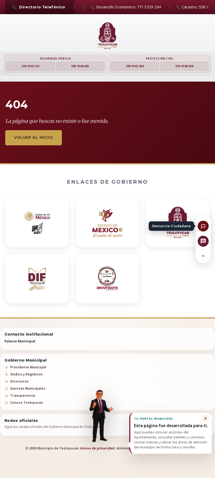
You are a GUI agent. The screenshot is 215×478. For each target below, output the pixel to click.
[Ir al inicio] (203, 255)
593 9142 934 (135, 66)
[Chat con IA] (203, 241)
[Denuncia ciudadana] (203, 225)
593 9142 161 (30, 66)
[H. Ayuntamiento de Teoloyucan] (107, 36)
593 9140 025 (80, 66)
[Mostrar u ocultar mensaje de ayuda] (99, 416)
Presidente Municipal (28, 367)
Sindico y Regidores (26, 374)
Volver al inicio (33, 137)
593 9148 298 (184, 66)
